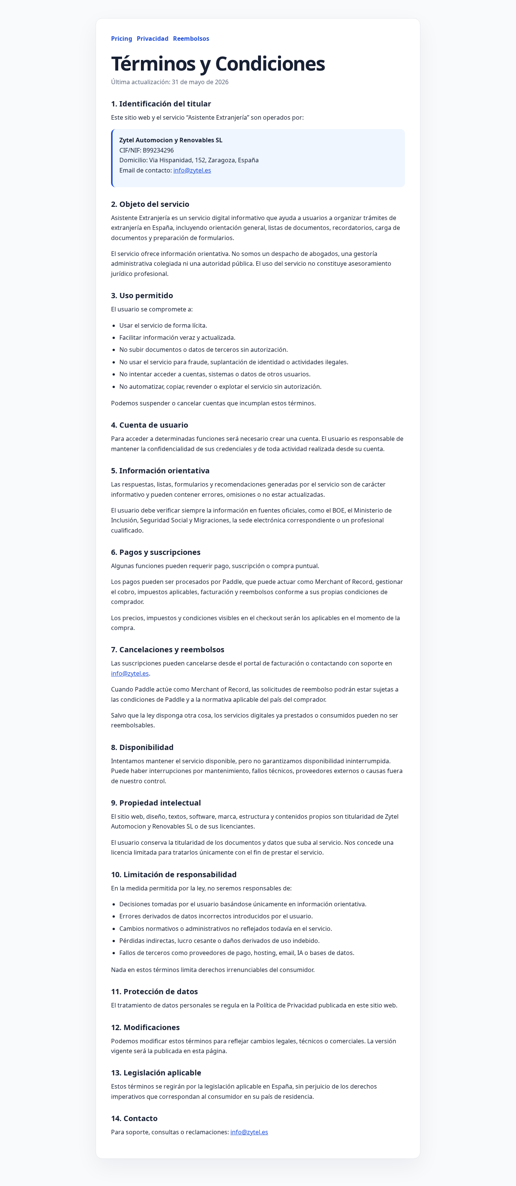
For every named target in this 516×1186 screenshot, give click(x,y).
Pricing (121, 38)
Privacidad (152, 38)
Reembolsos (191, 38)
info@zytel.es (192, 170)
